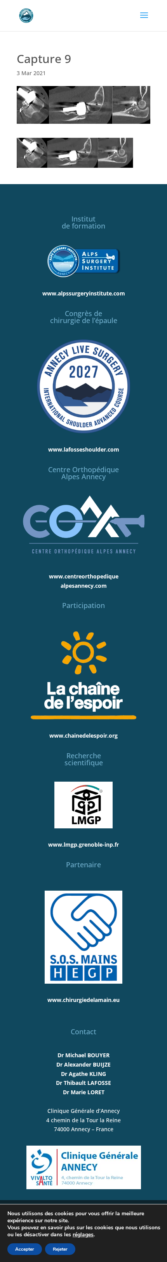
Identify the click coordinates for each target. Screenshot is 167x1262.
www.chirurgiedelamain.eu (83, 1000)
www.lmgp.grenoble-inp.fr (83, 844)
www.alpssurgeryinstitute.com (83, 293)
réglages (83, 1234)
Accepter (24, 1249)
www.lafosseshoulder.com (83, 449)
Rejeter (60, 1249)
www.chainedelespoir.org (83, 735)
